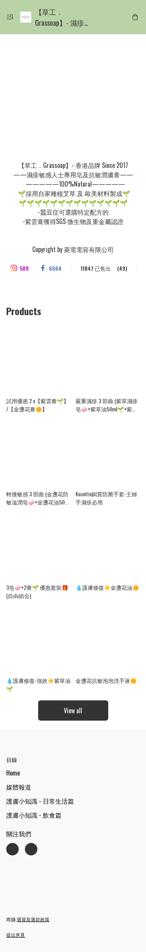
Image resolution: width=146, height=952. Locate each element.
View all (73, 710)
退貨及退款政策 (33, 919)
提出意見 (15, 934)
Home (13, 772)
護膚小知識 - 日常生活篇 (40, 801)
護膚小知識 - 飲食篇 (34, 815)
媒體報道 (18, 787)
